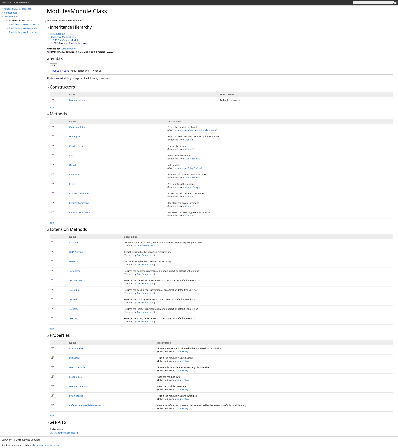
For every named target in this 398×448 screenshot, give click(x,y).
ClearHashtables (77, 126)
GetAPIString (76, 251)
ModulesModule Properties (23, 32)
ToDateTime (75, 280)
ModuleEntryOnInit (190, 168)
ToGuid (73, 299)
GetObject (74, 136)
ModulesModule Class (19, 20)
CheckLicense (76, 145)
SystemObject (57, 33)
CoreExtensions (145, 255)
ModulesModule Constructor (24, 24)
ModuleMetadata (78, 386)
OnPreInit (74, 174)
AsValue (73, 242)
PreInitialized (76, 395)
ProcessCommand (79, 193)
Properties (60, 335)
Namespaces (10, 12)
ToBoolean (75, 270)
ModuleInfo (75, 376)
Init (71, 155)
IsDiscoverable (77, 367)
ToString (73, 318)
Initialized (74, 357)
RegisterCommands (79, 212)
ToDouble (74, 289)
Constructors (62, 87)
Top (52, 107)
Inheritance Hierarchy (71, 27)
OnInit (72, 164)
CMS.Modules (11, 16)
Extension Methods (68, 229)
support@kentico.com (48, 444)
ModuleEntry (191, 158)
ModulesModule (78, 100)
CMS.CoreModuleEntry (63, 36)
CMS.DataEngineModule (65, 40)
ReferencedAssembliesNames (85, 405)
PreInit (72, 183)
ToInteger (74, 308)
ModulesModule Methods (23, 28)
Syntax (56, 58)
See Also (58, 422)
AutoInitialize (76, 348)
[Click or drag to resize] (46, 21)
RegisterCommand (79, 202)
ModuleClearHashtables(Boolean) (197, 130)
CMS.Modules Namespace (64, 432)
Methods (58, 114)
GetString (74, 261)
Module (189, 139)
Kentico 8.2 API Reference (17, 8)
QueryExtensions (146, 245)
